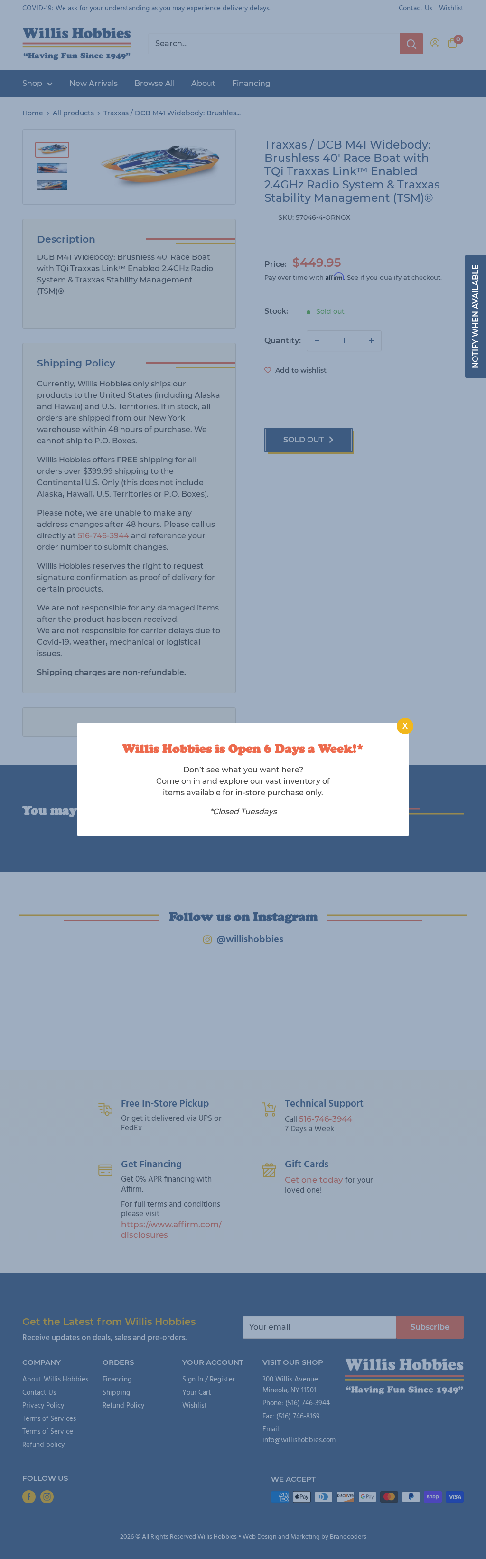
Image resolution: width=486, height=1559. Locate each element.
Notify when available (475, 316)
